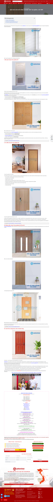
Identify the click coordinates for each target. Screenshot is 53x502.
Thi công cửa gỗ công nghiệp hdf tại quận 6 (13, 140)
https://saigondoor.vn (26, 404)
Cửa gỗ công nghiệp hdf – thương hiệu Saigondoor (14, 223)
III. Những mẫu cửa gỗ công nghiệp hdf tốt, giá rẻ (11, 21)
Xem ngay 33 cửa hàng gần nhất (14, 482)
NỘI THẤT (40, 3)
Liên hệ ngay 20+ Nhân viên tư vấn (24, 482)
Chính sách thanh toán (30, 491)
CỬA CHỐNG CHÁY (21, 3)
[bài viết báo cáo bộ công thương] (9, 496)
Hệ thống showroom (32, 1)
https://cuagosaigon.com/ (26, 405)
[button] (1, 494)
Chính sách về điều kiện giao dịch (31, 497)
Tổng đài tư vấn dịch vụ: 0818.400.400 (19, 484)
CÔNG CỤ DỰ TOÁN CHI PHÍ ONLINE (37, 450)
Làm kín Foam (29, 459)
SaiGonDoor (24, 25)
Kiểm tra (40, 461)
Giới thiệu (36, 1)
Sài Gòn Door (28, 409)
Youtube (41, 493)
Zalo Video (41, 497)
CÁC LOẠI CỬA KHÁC (28, 3)
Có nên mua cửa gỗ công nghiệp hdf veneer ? (14, 326)
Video (41, 1)
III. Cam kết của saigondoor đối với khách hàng (11, 22)
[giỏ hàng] (47, 3)
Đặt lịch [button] (52, 137)
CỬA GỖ (11, 3)
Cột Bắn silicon (40, 459)
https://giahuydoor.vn (26, 406)
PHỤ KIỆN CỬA (35, 3)
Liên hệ (44, 1)
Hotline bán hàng (27, 1)
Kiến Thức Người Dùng (26, 8)
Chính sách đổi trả (29, 494)
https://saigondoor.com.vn (26, 403)
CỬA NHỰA (6, 3)
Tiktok (40, 494)
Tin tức (39, 1)
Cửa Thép (15, 3)
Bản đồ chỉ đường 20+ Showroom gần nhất (38, 443)
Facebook (41, 491)
